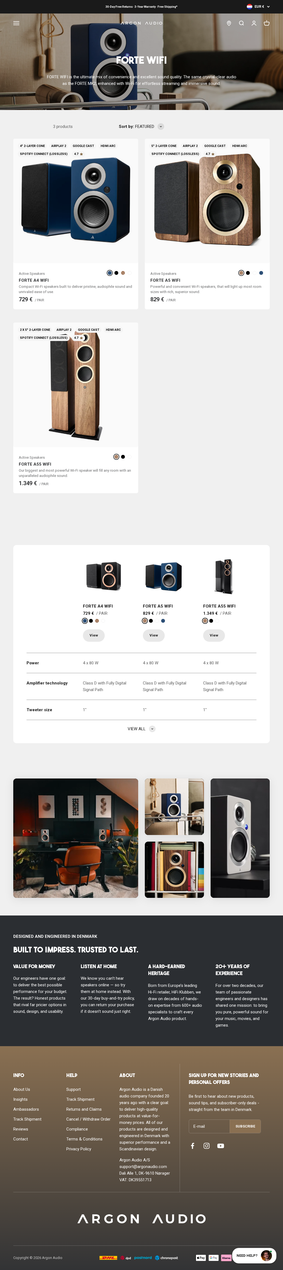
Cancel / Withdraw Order (88, 1119)
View (94, 635)
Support (73, 1089)
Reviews (20, 1129)
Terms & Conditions (84, 1139)
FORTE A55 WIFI (35, 464)
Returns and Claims (84, 1109)
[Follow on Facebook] (192, 1146)
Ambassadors (26, 1109)
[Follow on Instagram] (206, 1146)
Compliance (77, 1129)
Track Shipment (27, 1119)
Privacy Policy (78, 1149)
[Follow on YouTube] (220, 1146)
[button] (75, 838)
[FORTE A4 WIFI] (103, 576)
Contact (20, 1139)
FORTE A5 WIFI (165, 280)
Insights (20, 1099)
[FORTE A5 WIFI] (163, 576)
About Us (21, 1089)
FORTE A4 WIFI (34, 280)
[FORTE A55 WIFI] (224, 576)
